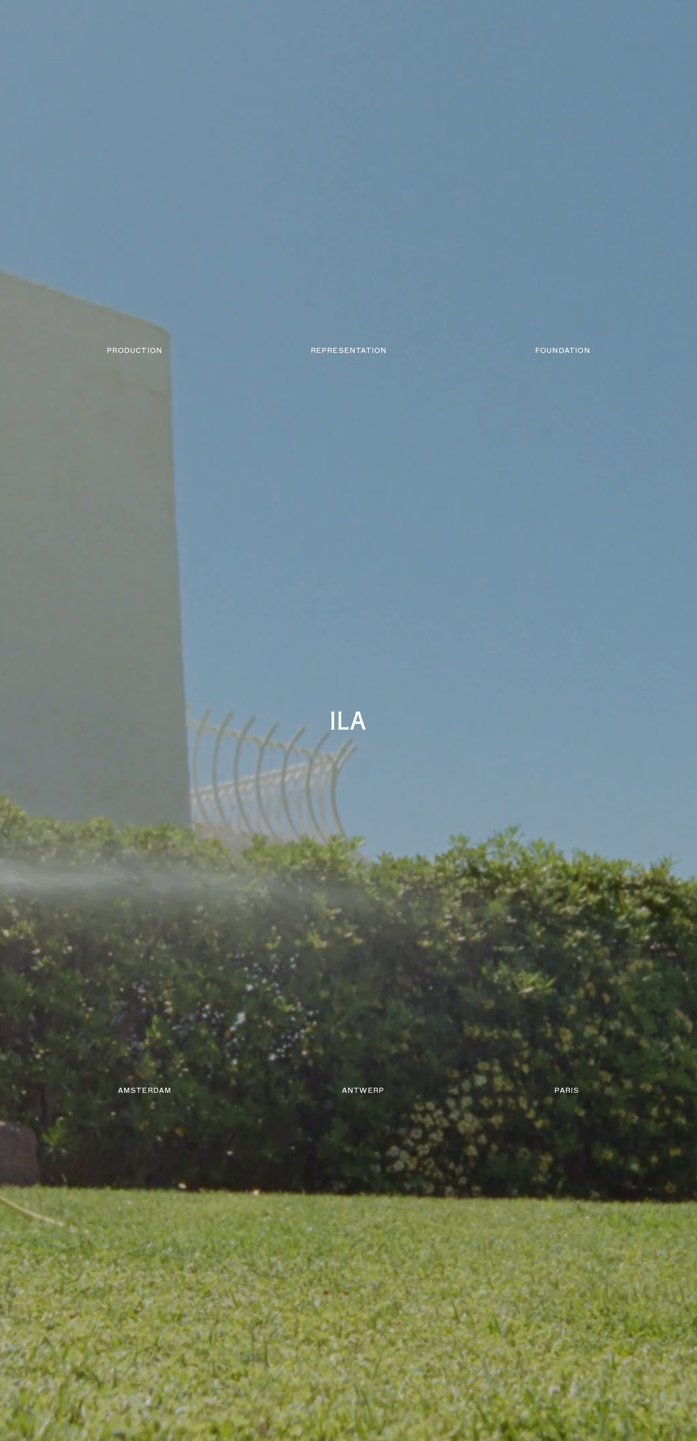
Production (134, 350)
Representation (349, 350)
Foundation (562, 350)
